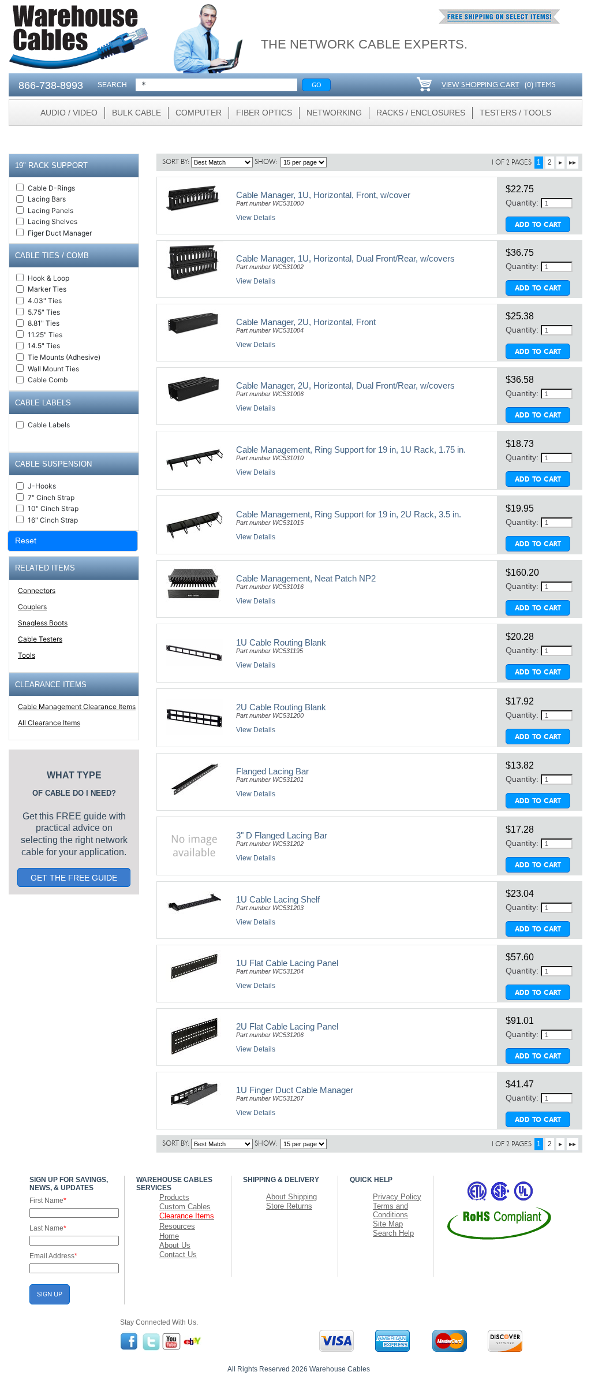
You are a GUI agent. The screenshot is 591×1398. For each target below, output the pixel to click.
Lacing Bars (47, 199)
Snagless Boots (43, 622)
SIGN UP (49, 1294)
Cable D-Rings (51, 188)
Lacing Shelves (52, 221)
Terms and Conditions (390, 1210)
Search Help (393, 1233)
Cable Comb (48, 379)
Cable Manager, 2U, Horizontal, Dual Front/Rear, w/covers (345, 385)
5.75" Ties (44, 312)
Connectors (36, 590)
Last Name (47, 1228)
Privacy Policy (397, 1196)
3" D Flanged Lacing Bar (281, 835)
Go (316, 84)
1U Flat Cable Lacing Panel (287, 963)
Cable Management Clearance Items (77, 706)
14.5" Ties (44, 345)
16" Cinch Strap (53, 520)
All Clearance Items (49, 722)
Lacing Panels (50, 210)
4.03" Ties (45, 300)
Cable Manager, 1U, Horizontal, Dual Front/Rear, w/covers (345, 258)
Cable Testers (40, 639)
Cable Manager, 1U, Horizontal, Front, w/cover (323, 195)
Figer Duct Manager (60, 233)
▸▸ (572, 162)
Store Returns (289, 1206)
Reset (25, 540)
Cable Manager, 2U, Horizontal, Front (306, 322)
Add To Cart (538, 225)
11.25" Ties (45, 334)
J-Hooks (42, 486)
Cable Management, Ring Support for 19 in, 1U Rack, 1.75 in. (351, 449)
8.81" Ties (43, 323)
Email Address (53, 1256)
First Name (47, 1200)
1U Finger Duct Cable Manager (294, 1090)
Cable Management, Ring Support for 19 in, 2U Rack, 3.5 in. (348, 514)
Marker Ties (47, 289)
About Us (174, 1245)
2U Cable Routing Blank (281, 707)
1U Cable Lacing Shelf (278, 899)
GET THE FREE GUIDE (74, 877)
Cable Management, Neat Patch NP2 (306, 578)
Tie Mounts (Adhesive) (64, 357)
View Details (255, 218)
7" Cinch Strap (51, 497)
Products (174, 1197)
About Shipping (291, 1196)
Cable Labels (49, 424)
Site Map (388, 1224)
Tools (26, 655)
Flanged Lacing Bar (272, 771)
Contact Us (178, 1254)
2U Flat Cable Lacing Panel (287, 1026)
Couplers (32, 606)
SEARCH (112, 85)
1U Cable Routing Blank (281, 642)
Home (169, 1236)
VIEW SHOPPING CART (480, 85)
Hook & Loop (48, 278)
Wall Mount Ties (53, 368)
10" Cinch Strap (53, 508)
